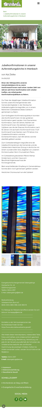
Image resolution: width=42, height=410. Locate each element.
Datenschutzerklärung (10, 370)
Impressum (6, 367)
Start (5, 11)
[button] (38, 220)
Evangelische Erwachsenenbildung (17, 387)
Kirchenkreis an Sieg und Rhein (15, 383)
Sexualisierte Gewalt (10, 372)
